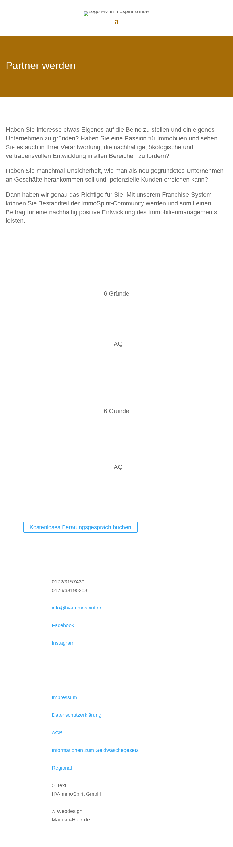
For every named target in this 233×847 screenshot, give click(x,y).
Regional (62, 768)
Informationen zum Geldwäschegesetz (95, 750)
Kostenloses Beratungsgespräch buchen (80, 527)
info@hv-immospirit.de (77, 608)
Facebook (63, 625)
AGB (57, 732)
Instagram (63, 643)
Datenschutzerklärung (76, 715)
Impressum (64, 697)
